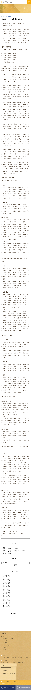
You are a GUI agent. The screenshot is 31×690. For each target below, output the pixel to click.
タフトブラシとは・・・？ (10, 551)
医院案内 (5, 640)
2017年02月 (6, 606)
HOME (4, 636)
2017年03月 (6, 605)
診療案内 (5, 647)
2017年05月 (6, 602)
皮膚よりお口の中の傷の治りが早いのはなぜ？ (15, 550)
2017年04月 (6, 603)
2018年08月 (6, 580)
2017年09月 (6, 596)
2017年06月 (6, 600)
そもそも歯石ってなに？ (9, 547)
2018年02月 (6, 589)
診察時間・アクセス (8, 638)
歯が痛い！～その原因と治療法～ (12, 19)
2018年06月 (6, 583)
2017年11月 (6, 593)
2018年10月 (6, 578)
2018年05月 (6, 585)
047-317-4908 (6, 667)
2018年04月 (6, 586)
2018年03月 (6, 588)
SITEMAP (6, 681)
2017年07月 (6, 599)
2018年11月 (6, 576)
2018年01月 (6, 590)
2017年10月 (6, 595)
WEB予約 (16, 681)
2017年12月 (6, 592)
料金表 (4, 649)
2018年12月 (6, 575)
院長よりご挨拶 (7, 645)
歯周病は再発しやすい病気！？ (11, 553)
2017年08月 (6, 598)
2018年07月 (6, 582)
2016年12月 (6, 608)
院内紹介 (5, 642)
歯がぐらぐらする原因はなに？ (11, 548)
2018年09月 (6, 579)
